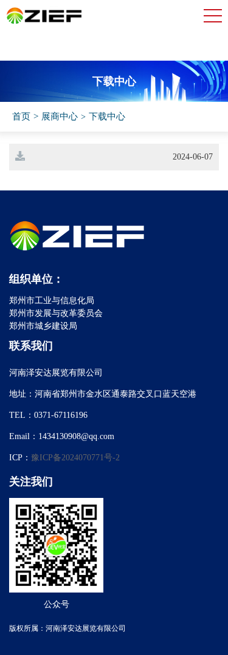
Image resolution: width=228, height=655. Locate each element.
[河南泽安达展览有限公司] (44, 22)
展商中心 (59, 116)
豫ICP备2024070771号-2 (75, 457)
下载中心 (107, 116)
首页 (21, 116)
